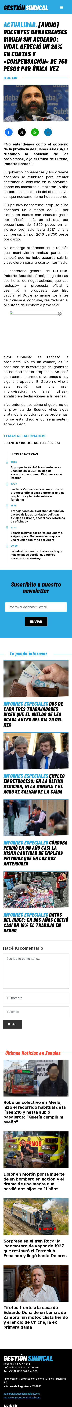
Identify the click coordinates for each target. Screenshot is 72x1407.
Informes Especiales (25, 703)
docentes (10, 442)
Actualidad (19, 24)
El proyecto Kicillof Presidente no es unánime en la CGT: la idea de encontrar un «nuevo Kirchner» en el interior (36, 473)
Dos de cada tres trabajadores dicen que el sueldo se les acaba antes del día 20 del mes (33, 714)
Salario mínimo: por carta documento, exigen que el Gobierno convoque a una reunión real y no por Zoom (37, 536)
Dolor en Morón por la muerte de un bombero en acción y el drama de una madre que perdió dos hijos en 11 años (34, 1181)
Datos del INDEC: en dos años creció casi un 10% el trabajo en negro (35, 922)
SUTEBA (55, 442)
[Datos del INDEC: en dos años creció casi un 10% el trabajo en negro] (36, 889)
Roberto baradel (33, 442)
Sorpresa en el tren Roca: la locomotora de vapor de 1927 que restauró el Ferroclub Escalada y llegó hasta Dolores (35, 1248)
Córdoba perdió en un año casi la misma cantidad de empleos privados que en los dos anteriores (35, 853)
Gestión (25, 7)
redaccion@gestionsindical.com (21, 1397)
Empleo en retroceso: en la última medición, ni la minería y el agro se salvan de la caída (34, 784)
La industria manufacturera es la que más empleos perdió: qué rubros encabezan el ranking (36, 554)
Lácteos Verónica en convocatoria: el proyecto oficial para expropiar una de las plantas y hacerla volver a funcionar (37, 494)
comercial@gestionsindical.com (21, 1393)
